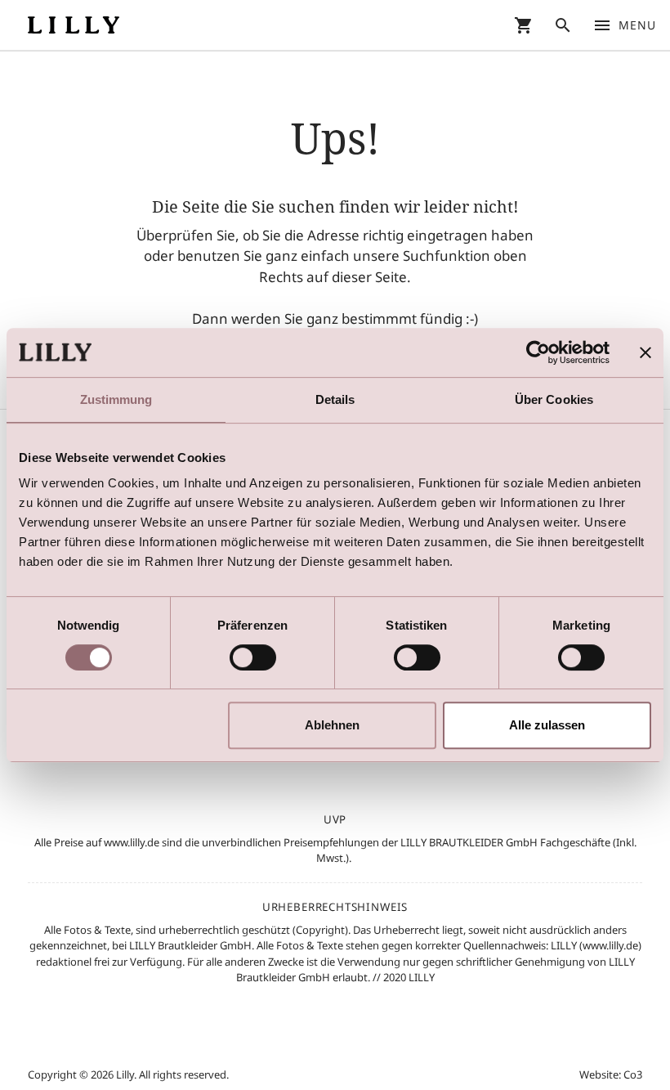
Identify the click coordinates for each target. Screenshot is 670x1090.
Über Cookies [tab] (554, 399)
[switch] (253, 657)
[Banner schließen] (645, 352)
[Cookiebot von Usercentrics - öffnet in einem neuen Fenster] (538, 352)
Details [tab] (335, 399)
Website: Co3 (610, 1074)
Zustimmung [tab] (116, 399)
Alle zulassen (547, 725)
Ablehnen (332, 725)
